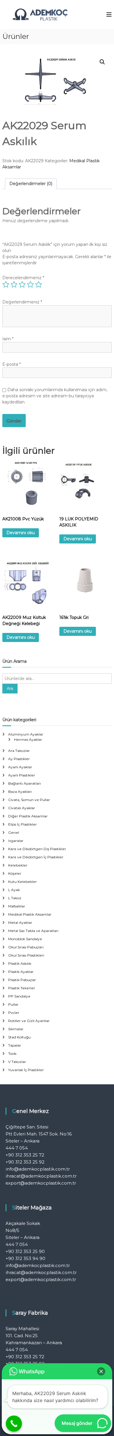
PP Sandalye (19, 996)
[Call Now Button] (14, 1424)
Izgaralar (15, 840)
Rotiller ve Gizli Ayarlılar (29, 1021)
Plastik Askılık (19, 963)
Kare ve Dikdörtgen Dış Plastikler (37, 849)
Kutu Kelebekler (22, 881)
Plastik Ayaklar (21, 971)
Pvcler (13, 1012)
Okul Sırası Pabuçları (26, 947)
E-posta (11, 364)
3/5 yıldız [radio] (22, 284)
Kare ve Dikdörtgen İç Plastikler (35, 857)
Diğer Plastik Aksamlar (28, 816)
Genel (13, 832)
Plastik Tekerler (21, 988)
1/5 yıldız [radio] (5, 284)
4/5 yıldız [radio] (30, 284)
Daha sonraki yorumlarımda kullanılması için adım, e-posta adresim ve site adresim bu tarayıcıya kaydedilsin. (54, 396)
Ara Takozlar (19, 750)
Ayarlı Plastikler (21, 775)
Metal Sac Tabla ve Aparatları (33, 930)
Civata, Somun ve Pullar (29, 800)
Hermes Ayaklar (28, 739)
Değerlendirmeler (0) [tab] (30, 183)
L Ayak (14, 890)
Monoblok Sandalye (25, 939)
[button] (102, 62)
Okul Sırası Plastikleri (26, 955)
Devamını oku (20, 532)
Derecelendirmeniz (23, 277)
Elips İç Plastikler (22, 824)
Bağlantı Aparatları (24, 783)
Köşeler (14, 873)
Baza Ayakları (20, 791)
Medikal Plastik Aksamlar (29, 914)
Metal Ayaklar (20, 922)
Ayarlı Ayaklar (20, 767)
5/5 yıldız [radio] (38, 284)
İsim (7, 338)
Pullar (13, 1004)
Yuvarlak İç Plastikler (26, 1070)
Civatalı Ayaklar (21, 808)
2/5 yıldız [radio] (14, 284)
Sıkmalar (15, 1029)
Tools (12, 1053)
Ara (10, 688)
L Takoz (14, 898)
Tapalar (14, 1045)
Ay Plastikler (19, 759)
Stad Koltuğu (19, 1037)
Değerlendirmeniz (22, 302)
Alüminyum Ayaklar (25, 734)
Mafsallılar (16, 906)
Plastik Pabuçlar (22, 980)
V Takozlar (17, 1061)
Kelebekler (17, 865)
